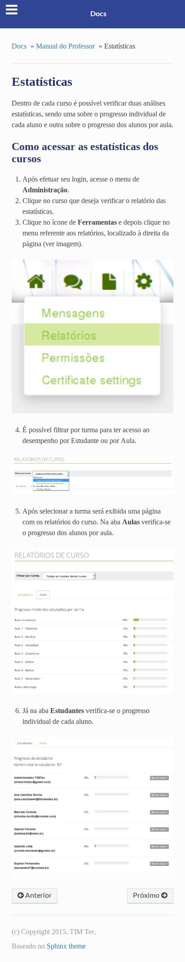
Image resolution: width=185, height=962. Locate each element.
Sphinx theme (66, 945)
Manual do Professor (65, 45)
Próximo (147, 895)
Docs (98, 14)
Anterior (38, 895)
